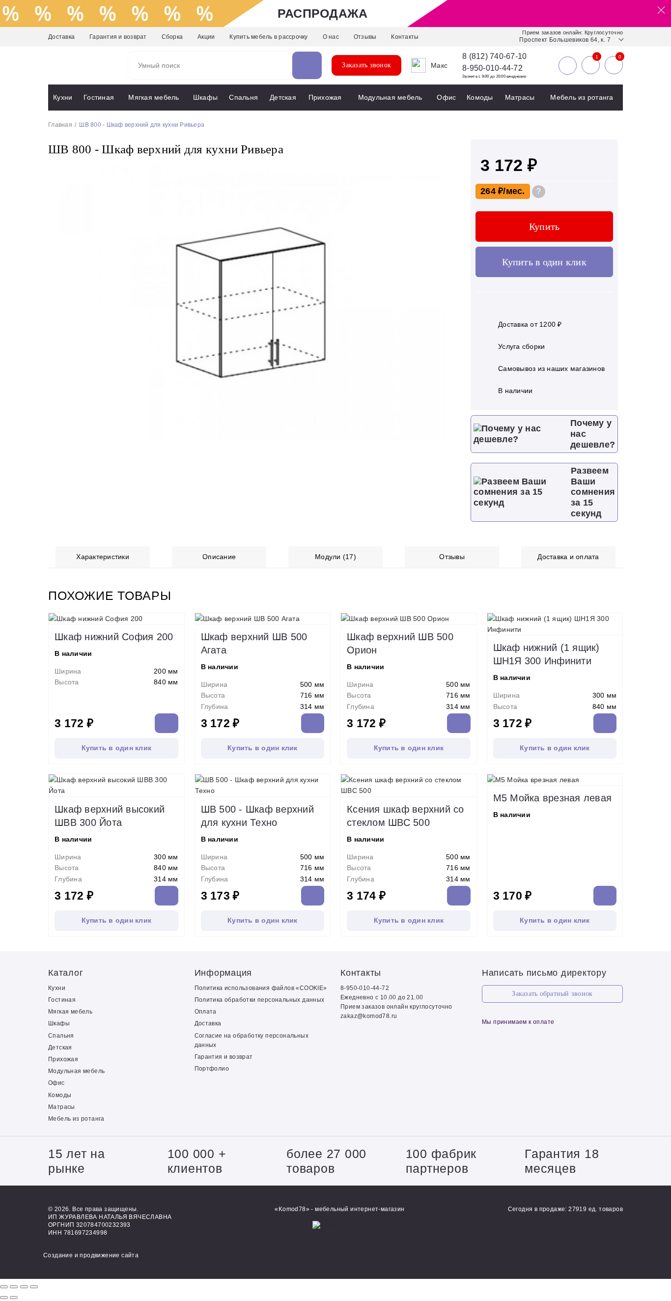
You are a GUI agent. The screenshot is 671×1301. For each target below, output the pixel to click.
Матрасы (520, 97)
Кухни (62, 97)
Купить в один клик (544, 261)
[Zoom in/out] (34, 1286)
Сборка (172, 36)
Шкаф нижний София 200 (114, 636)
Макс (439, 65)
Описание (219, 557)
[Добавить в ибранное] (443, 439)
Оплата (206, 1011)
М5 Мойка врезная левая (552, 797)
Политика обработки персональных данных (260, 999)
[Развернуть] (24, 1286)
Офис (446, 97)
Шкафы (205, 97)
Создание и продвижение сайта (91, 1255)
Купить (544, 226)
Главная (60, 124)
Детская (283, 97)
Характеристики (102, 557)
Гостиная (99, 97)
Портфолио (212, 1068)
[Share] (14, 1286)
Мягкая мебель (153, 97)
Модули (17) (335, 557)
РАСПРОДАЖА (323, 13)
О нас (331, 36)
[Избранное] (591, 65)
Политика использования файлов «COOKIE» (261, 988)
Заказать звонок (366, 65)
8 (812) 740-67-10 (494, 56)
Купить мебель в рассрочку (268, 36)
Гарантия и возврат (118, 36)
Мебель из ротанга (581, 97)
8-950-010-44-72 (492, 68)
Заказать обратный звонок (552, 993)
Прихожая (325, 97)
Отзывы (365, 36)
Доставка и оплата (568, 557)
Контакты (405, 36)
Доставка (61, 36)
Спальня (243, 97)
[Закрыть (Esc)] (4, 1286)
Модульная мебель (390, 97)
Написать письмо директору (544, 973)
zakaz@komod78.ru (368, 1016)
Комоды (480, 97)
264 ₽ (491, 191)
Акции (206, 36)
